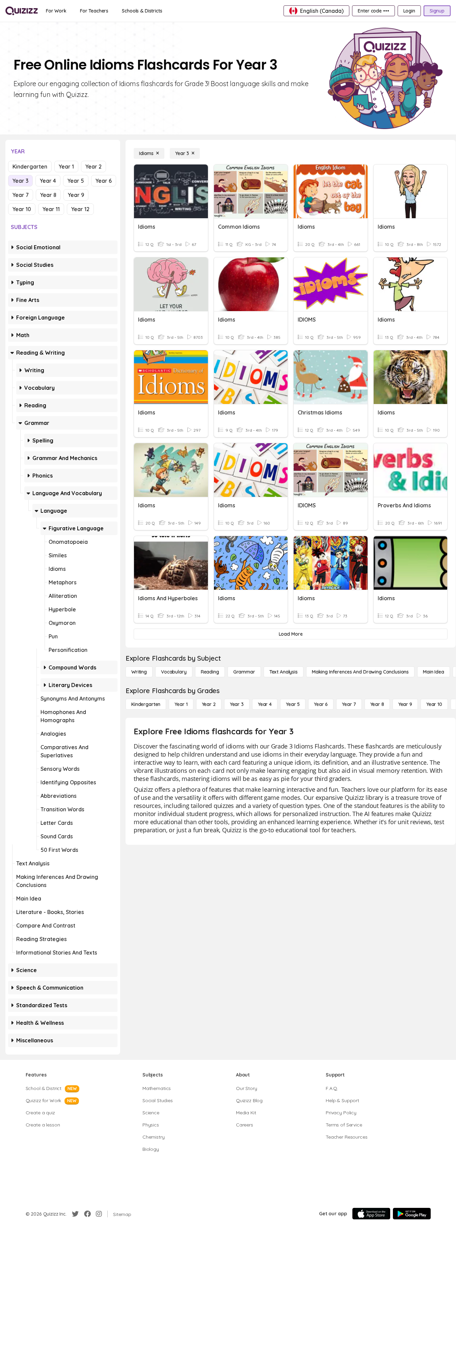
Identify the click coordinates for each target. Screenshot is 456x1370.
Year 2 (93, 166)
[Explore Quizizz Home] (21, 10)
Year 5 (76, 180)
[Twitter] (75, 1214)
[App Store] (371, 1213)
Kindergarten (29, 166)
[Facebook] (87, 1214)
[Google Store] (412, 1213)
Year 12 (80, 209)
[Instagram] (99, 1214)
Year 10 (21, 209)
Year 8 (48, 195)
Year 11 (51, 209)
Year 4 (48, 180)
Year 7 (20, 195)
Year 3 (20, 180)
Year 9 (76, 195)
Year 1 (66, 166)
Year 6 (104, 180)
